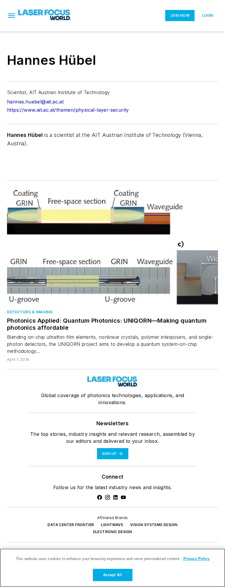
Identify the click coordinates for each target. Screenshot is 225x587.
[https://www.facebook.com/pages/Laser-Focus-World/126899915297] (100, 497)
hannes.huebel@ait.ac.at (35, 102)
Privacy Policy (196, 559)
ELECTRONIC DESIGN (112, 532)
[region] (112, 568)
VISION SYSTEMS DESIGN (153, 525)
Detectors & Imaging (29, 312)
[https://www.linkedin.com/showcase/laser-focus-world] (115, 497)
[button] (11, 15)
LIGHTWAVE (112, 525)
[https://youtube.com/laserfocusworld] (123, 497)
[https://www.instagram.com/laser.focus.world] (107, 497)
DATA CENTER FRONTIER (70, 525)
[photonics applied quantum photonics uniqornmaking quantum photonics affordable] (112, 246)
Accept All (112, 575)
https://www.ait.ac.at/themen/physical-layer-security (68, 110)
